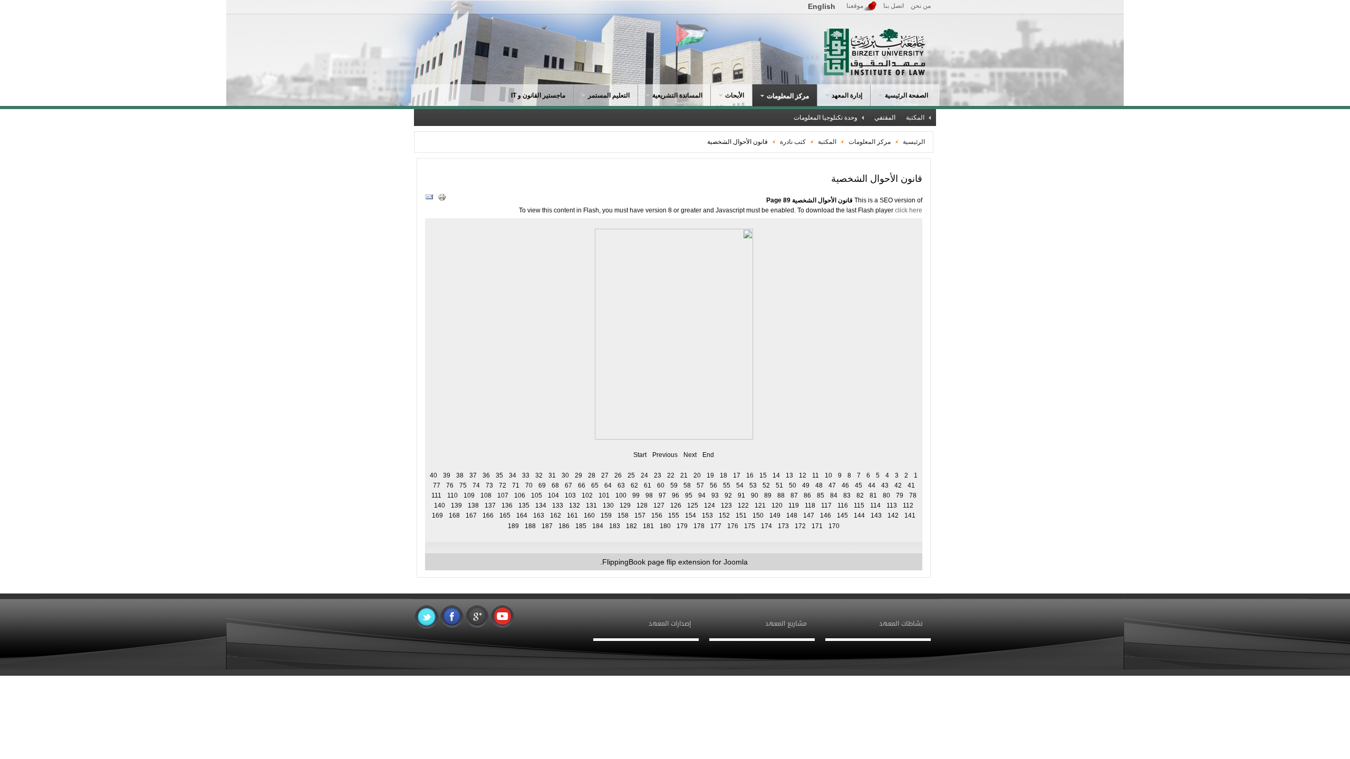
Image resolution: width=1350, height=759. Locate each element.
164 (521, 515)
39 (446, 475)
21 (684, 475)
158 (623, 515)
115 (859, 505)
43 (885, 485)
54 (740, 485)
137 (490, 505)
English (821, 6)
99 (636, 495)
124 (709, 505)
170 (834, 526)
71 (515, 485)
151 (741, 515)
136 (507, 505)
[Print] (443, 199)
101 (604, 495)
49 (805, 485)
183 (614, 526)
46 (845, 485)
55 (726, 485)
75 (463, 485)
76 (450, 485)
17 (736, 475)
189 (513, 526)
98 (649, 495)
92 (728, 495)
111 (436, 495)
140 (439, 505)
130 (608, 505)
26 (618, 475)
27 (605, 475)
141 (909, 515)
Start (640, 455)
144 (859, 515)
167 (471, 515)
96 (675, 495)
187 (547, 526)
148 (791, 515)
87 (794, 495)
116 (842, 505)
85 (820, 495)
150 (758, 515)
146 (825, 515)
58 (687, 485)
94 (702, 495)
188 (530, 526)
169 (437, 515)
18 (723, 475)
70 (529, 485)
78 (913, 495)
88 (781, 495)
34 (512, 475)
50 (792, 485)
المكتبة (827, 141)
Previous (665, 455)
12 (802, 475)
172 (800, 526)
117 (826, 505)
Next (690, 455)
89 (768, 495)
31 (552, 475)
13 (789, 475)
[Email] (430, 199)
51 (779, 485)
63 (621, 485)
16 (750, 475)
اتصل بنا (893, 5)
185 (580, 526)
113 (891, 505)
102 (587, 495)
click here (908, 210)
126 (675, 505)
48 (819, 485)
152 (724, 515)
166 (488, 515)
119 (793, 505)
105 (536, 495)
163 (538, 515)
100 (620, 495)
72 (502, 485)
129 (625, 505)
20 (697, 475)
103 (570, 495)
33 (525, 475)
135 (523, 505)
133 (557, 505)
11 (815, 475)
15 (763, 475)
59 (674, 485)
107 (502, 495)
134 (540, 505)
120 (777, 505)
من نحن (921, 5)
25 (631, 475)
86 (807, 495)
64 (608, 485)
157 (639, 515)
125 (692, 505)
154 (690, 515)
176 (732, 526)
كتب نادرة (793, 141)
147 (808, 515)
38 (460, 475)
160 (589, 515)
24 (644, 475)
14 (776, 475)
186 (564, 526)
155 (673, 515)
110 (452, 495)
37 (473, 475)
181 (648, 526)
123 (726, 505)
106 (519, 495)
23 (657, 475)
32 (539, 475)
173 (783, 526)
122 (743, 505)
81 (873, 495)
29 (578, 475)
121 (760, 505)
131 (591, 505)
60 (660, 485)
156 (656, 515)
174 (766, 526)
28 (591, 475)
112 (908, 505)
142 (893, 515)
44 (871, 485)
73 (489, 485)
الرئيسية (914, 141)
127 (658, 505)
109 (469, 495)
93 (715, 495)
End (708, 455)
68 (555, 485)
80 (886, 495)
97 (662, 495)
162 (555, 515)
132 (574, 505)
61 (647, 485)
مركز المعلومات (869, 141)
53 (753, 485)
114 (875, 505)
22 (670, 475)
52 (766, 485)
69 (542, 485)
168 (454, 515)
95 (688, 495)
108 (485, 495)
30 (565, 475)
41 (911, 485)
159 (606, 515)
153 (707, 515)
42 (898, 485)
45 (858, 485)
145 (842, 515)
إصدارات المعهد (670, 623)
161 (572, 515)
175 (749, 526)
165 (504, 515)
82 (860, 495)
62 (634, 485)
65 (595, 485)
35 (499, 475)
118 (810, 505)
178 (699, 526)
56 (713, 485)
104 (553, 495)
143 (876, 515)
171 (817, 526)
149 (774, 515)
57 (700, 485)
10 (828, 475)
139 (456, 505)
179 (682, 526)
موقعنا (854, 5)
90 (754, 495)
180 (665, 526)
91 (741, 495)
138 (473, 505)
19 (710, 475)
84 (833, 495)
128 (642, 505)
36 (486, 475)
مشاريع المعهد (786, 623)
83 (847, 495)
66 (581, 485)
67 (568, 485)
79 (899, 495)
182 (631, 526)
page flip (662, 562)
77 (436, 485)
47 (832, 485)
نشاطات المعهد (901, 623)
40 (433, 475)
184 (597, 526)
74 (476, 485)
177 (715, 526)
